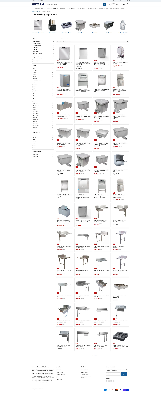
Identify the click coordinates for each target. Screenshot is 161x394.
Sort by (57, 38)
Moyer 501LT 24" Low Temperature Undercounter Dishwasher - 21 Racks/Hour (83, 222)
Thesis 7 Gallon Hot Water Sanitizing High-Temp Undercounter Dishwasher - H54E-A (64, 63)
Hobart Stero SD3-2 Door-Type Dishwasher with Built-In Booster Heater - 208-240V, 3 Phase (119, 90)
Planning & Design (84, 374)
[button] (79, 66)
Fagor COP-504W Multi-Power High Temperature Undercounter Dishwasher (120, 170)
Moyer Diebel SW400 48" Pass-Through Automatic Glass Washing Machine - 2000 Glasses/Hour (64, 222)
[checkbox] (43, 41)
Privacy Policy (59, 379)
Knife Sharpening (84, 372)
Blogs (58, 377)
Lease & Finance (84, 370)
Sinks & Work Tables (92, 8)
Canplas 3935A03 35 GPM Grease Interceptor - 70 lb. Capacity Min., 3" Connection (120, 143)
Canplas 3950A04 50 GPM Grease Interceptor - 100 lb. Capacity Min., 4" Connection (83, 116)
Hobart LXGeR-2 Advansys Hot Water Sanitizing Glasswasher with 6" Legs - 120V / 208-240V (83, 90)
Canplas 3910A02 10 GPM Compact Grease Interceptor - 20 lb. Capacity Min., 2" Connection (101, 116)
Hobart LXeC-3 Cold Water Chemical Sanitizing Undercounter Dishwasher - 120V (64, 196)
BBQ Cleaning (84, 377)
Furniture (122, 8)
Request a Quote (116, 0)
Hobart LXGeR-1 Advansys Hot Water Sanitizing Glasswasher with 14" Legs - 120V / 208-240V (101, 196)
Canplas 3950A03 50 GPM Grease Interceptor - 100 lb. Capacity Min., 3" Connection (101, 170)
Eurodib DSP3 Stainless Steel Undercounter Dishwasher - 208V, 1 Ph (64, 90)
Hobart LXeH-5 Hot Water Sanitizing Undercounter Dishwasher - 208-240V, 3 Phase (101, 90)
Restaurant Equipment (40, 8)
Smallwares (62, 8)
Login (124, 4)
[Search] (104, 4)
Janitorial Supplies (103, 8)
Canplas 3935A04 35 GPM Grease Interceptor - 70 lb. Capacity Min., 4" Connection (64, 170)
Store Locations (122, 0)
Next (95, 355)
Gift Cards (128, 0)
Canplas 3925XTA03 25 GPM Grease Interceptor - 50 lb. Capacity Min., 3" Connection (64, 143)
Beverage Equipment (81, 8)
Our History (59, 369)
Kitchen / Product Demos (86, 376)
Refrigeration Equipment (52, 8)
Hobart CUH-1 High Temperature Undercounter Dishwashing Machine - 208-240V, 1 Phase (83, 63)
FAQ (57, 376)
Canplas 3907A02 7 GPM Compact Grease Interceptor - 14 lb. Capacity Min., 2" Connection (83, 170)
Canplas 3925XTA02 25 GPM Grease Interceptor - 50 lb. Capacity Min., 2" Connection (83, 143)
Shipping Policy (60, 372)
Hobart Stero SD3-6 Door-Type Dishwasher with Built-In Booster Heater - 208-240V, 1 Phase (119, 196)
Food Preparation (71, 8)
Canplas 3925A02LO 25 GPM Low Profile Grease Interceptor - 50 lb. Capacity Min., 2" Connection (101, 143)
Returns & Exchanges (61, 374)
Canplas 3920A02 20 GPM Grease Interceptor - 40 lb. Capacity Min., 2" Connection (120, 116)
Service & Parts (84, 369)
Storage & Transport (114, 8)
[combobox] (74, 4)
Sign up (124, 374)
